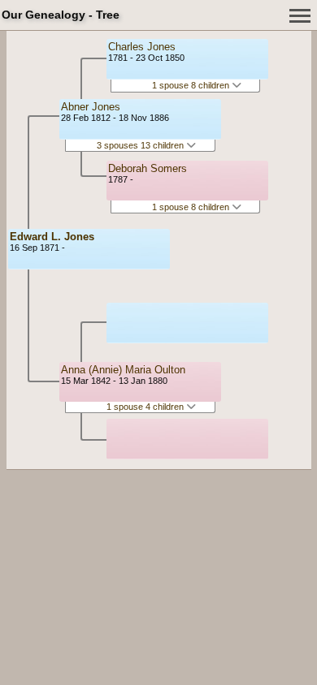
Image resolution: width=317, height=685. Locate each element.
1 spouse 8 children (192, 85)
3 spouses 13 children (141, 145)
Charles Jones (142, 47)
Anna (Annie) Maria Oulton (123, 370)
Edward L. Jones (52, 236)
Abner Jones (90, 107)
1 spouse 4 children (146, 406)
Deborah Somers (147, 168)
